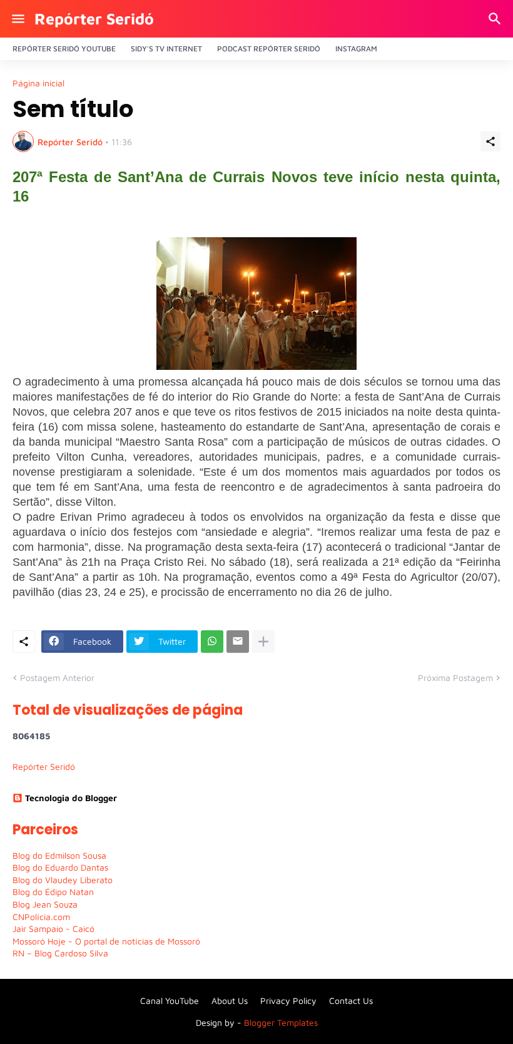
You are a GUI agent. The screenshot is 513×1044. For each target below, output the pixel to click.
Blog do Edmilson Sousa (59, 855)
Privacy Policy (288, 1000)
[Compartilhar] (490, 141)
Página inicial (38, 83)
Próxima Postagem (455, 677)
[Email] (237, 641)
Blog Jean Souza (45, 904)
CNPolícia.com (41, 916)
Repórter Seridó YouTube (64, 48)
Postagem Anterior (57, 677)
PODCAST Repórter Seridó (268, 48)
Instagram (356, 48)
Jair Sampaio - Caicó (53, 928)
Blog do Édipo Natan (53, 891)
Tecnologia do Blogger (71, 797)
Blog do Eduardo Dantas (60, 867)
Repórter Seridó (94, 18)
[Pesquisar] (496, 19)
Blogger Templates (281, 1022)
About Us (229, 1000)
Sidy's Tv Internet (166, 48)
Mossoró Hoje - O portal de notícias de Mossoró (106, 941)
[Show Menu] (17, 18)
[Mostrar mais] (263, 641)
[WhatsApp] (212, 641)
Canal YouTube (169, 1000)
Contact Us (351, 1000)
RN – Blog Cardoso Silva (60, 953)
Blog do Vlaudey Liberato (63, 879)
